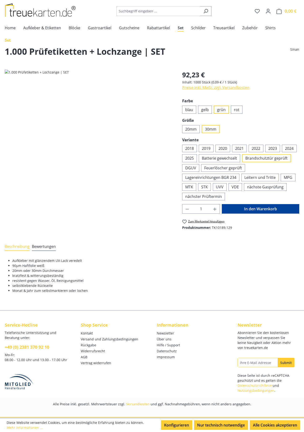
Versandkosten (138, 404)
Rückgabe (88, 345)
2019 (206, 148)
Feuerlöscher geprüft (223, 168)
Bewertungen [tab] (44, 246)
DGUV (190, 168)
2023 (272, 148)
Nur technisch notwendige (221, 425)
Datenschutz (167, 351)
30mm (210, 129)
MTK (189, 187)
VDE (235, 187)
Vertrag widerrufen (96, 363)
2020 (222, 148)
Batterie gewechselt (219, 158)
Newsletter (165, 333)
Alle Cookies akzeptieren (275, 425)
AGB (84, 357)
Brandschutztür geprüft (266, 158)
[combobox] (158, 11)
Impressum (166, 357)
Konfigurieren (176, 425)
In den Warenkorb (260, 208)
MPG (288, 177)
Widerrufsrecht (93, 351)
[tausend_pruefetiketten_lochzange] (88, 121)
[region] (88, 121)
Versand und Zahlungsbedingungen (109, 339)
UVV (219, 187)
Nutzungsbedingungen (256, 390)
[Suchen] (205, 11)
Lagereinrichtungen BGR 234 (210, 177)
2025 (189, 158)
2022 (256, 148)
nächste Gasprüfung (265, 187)
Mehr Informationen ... (25, 427)
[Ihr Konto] (268, 10)
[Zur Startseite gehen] (40, 10)
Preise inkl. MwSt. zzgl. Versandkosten (215, 87)
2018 (189, 148)
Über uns (164, 339)
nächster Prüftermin (203, 196)
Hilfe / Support (168, 345)
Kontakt (87, 333)
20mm (191, 129)
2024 (289, 148)
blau (189, 109)
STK (204, 187)
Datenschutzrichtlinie (255, 385)
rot (236, 109)
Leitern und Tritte (260, 177)
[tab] (17, 246)
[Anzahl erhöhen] (215, 209)
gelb (205, 109)
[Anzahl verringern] (187, 209)
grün (221, 109)
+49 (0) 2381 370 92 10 (27, 347)
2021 (239, 148)
